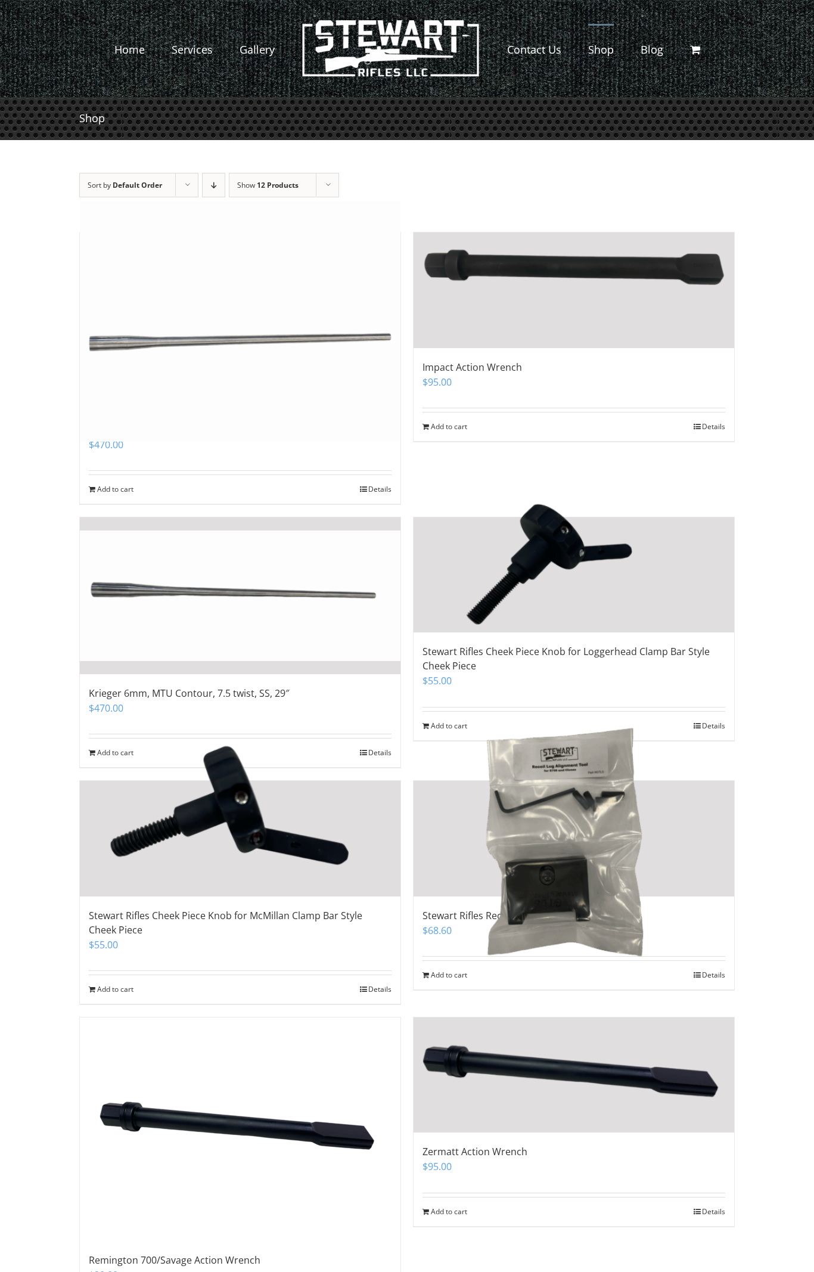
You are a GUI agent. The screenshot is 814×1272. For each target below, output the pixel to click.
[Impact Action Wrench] (574, 290)
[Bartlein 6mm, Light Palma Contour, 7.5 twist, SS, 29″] (240, 321)
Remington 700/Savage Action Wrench (174, 1260)
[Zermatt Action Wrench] (574, 1075)
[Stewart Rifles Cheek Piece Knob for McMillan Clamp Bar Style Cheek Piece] (240, 838)
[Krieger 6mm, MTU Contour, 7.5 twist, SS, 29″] (240, 595)
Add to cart (449, 426)
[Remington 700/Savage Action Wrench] (240, 1129)
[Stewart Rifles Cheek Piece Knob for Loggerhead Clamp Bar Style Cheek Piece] (574, 575)
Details (713, 426)
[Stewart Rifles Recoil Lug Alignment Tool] (574, 838)
